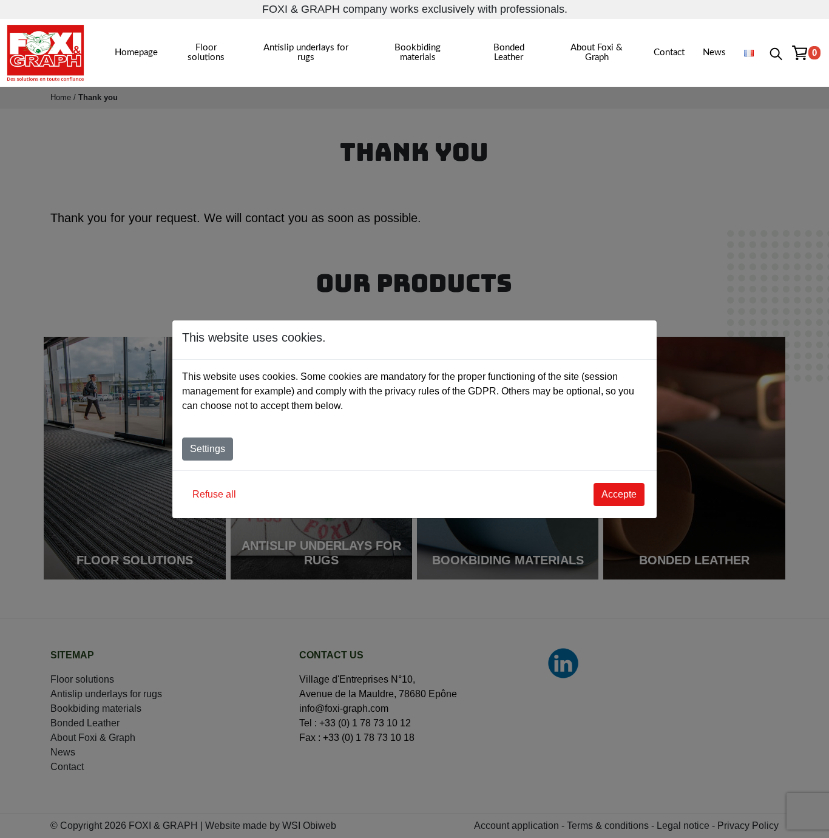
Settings (207, 449)
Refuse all (214, 494)
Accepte (619, 494)
